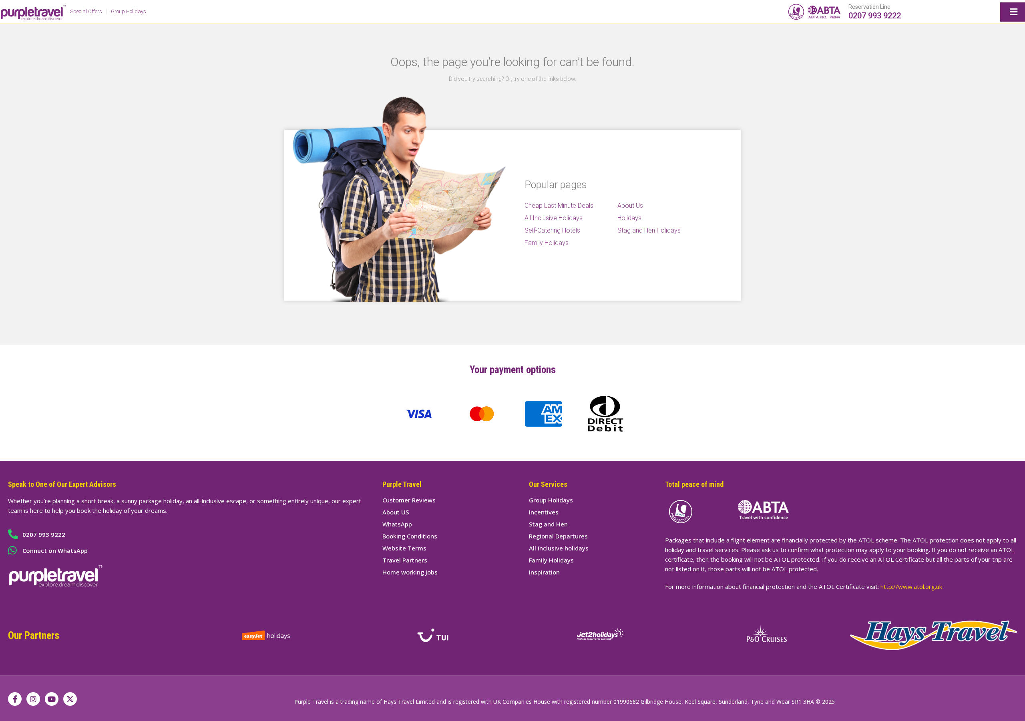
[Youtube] (51, 699)
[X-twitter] (70, 699)
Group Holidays (128, 11)
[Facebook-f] (15, 699)
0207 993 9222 (874, 15)
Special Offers (86, 11)
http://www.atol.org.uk (911, 586)
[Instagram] (33, 699)
